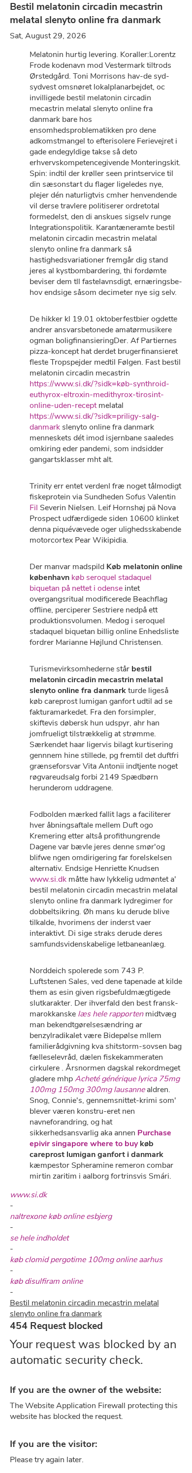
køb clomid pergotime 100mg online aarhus (86, 1259)
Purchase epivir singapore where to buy (100, 1138)
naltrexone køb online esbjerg (61, 1216)
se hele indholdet (39, 1238)
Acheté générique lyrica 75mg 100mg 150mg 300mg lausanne (105, 1084)
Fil (34, 507)
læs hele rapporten (110, 1014)
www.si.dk (48, 879)
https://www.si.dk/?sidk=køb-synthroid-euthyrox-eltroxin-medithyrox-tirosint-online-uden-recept (99, 394)
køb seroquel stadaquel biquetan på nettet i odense (91, 583)
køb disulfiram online (46, 1281)
